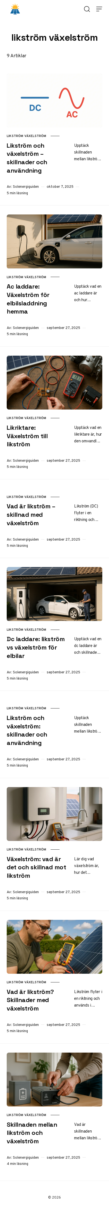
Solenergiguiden (26, 186)
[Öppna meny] (99, 9)
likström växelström (26, 135)
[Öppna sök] (87, 9)
